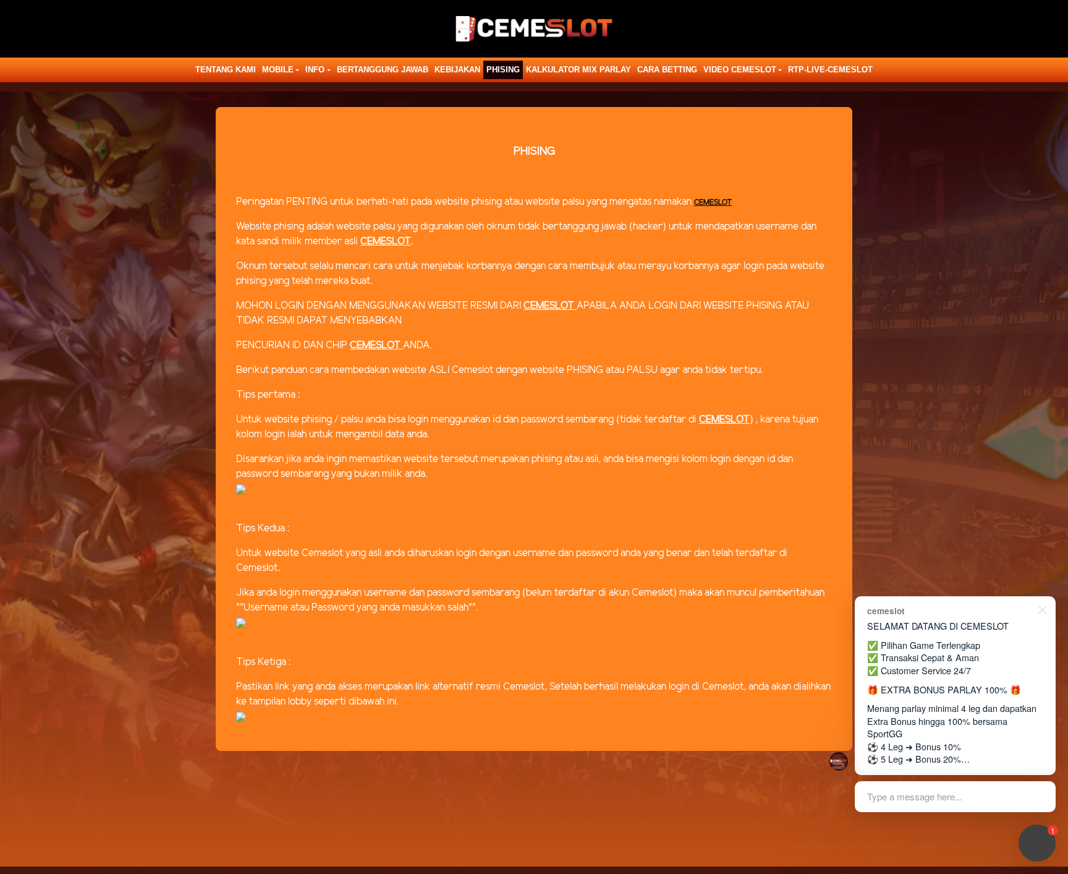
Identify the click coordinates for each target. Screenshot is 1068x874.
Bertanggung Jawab (382, 69)
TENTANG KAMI (225, 69)
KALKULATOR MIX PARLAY (578, 69)
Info (314, 69)
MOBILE (278, 69)
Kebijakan (457, 69)
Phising (503, 69)
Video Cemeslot (739, 69)
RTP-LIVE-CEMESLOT (830, 69)
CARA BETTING (667, 69)
